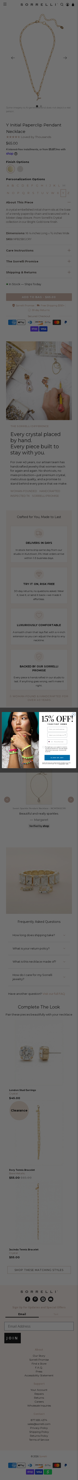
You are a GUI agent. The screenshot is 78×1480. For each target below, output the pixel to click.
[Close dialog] (73, 714)
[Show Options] (65, 735)
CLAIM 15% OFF (57, 757)
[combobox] (56, 735)
